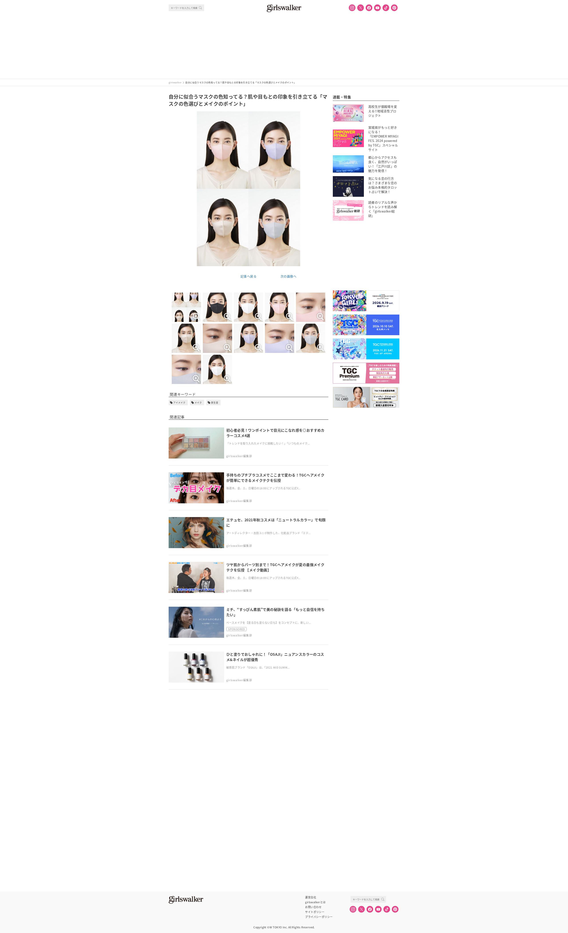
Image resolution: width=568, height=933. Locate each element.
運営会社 (310, 897)
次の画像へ (288, 276)
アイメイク (179, 402)
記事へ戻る (248, 276)
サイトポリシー (314, 912)
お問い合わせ (313, 907)
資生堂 (214, 402)
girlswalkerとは (315, 902)
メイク (198, 402)
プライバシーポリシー (319, 916)
